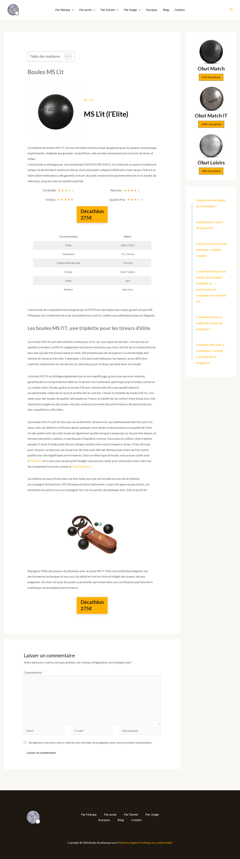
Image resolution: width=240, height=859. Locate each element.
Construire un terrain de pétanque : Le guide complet (211, 249)
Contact (180, 9)
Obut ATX (35, 461)
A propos (151, 9)
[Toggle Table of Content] (66, 56)
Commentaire (33, 672)
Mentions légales (129, 842)
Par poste (85, 9)
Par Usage (130, 9)
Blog (166, 9)
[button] (72, 9)
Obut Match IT (81, 466)
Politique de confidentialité (156, 842)
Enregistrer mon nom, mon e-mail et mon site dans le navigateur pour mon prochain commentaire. (90, 742)
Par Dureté (108, 9)
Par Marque (62, 9)
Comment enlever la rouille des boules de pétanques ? (209, 323)
